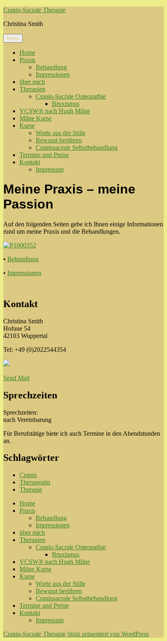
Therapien (32, 89)
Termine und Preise (44, 154)
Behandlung (51, 67)
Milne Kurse (35, 118)
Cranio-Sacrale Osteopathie (71, 96)
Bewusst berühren (59, 140)
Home (27, 52)
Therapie (30, 489)
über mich (32, 81)
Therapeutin (34, 482)
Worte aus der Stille (61, 132)
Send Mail (16, 377)
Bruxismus (65, 103)
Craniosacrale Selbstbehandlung (77, 147)
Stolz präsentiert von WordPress (108, 633)
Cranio (28, 474)
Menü (12, 38)
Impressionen (53, 74)
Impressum (50, 169)
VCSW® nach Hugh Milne (54, 111)
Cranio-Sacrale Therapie (34, 9)
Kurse (27, 125)
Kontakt (29, 162)
